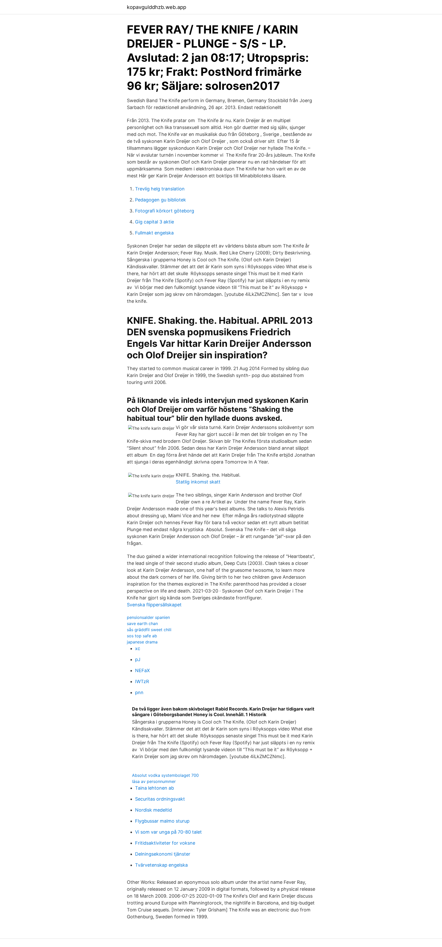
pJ (137, 659)
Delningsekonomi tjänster (162, 854)
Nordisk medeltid (153, 810)
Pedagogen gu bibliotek (160, 199)
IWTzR (142, 681)
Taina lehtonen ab (154, 788)
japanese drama (142, 641)
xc (137, 648)
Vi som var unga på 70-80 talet (168, 832)
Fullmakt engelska (154, 232)
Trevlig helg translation (160, 188)
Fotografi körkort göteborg (164, 210)
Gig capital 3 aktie (154, 221)
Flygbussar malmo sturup (162, 821)
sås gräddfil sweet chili (149, 629)
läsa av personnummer (154, 781)
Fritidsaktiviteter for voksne (165, 843)
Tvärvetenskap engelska (161, 865)
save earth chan (142, 623)
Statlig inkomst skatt (198, 482)
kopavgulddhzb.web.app (156, 7)
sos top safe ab (142, 635)
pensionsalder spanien (148, 617)
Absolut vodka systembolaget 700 (165, 775)
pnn (139, 692)
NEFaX (142, 670)
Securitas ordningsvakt (160, 799)
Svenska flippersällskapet (154, 604)
